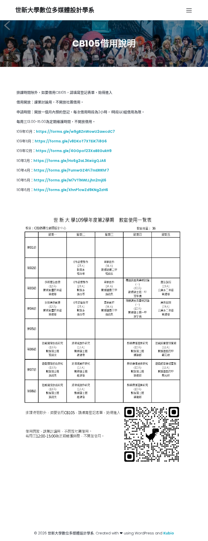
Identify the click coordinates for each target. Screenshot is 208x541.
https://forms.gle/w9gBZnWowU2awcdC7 (75, 131)
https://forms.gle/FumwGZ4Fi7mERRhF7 (71, 170)
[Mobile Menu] (189, 10)
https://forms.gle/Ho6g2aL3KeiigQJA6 (69, 160)
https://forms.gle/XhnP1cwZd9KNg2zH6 (71, 189)
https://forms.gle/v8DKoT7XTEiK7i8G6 (71, 141)
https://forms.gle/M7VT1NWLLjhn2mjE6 (70, 180)
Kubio (168, 533)
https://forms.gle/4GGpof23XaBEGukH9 (74, 150)
